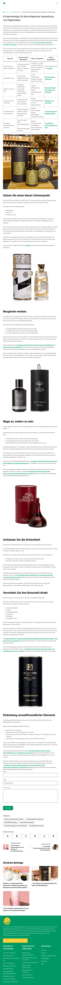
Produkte (50, 68)
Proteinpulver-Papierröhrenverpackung (51, 125)
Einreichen (8, 808)
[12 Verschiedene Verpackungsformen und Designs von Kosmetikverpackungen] (16, 898)
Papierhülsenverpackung (27, 822)
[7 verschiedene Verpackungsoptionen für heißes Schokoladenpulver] (45, 873)
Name (4, 771)
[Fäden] (53, 836)
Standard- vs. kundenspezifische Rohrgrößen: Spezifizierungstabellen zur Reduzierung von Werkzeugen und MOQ (15, 885)
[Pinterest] (25, 836)
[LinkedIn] (35, 836)
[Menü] (57, 3)
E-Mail (4, 779)
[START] (3, 12)
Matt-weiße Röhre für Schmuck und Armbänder (50, 90)
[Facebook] (7, 836)
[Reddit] (44, 836)
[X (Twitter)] (16, 836)
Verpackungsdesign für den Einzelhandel (15, 825)
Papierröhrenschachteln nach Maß (13, 819)
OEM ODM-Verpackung (10, 822)
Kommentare (6, 787)
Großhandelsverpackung (36, 825)
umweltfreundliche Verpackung (34, 819)
